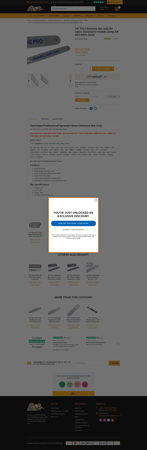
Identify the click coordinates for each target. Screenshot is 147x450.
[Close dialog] (96, 200)
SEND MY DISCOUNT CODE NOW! (73, 223)
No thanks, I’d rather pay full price (73, 229)
